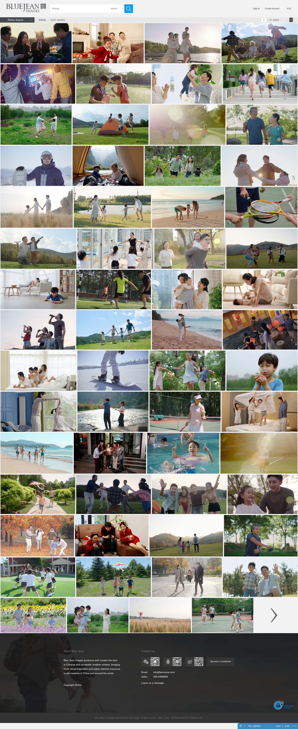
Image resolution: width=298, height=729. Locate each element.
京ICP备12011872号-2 (180, 718)
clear (287, 726)
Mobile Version (197, 718)
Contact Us (148, 651)
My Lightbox (254, 726)
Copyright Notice (73, 685)
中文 (289, 8)
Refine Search (15, 19)
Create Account (272, 8)
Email (144, 672)
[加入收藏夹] (54, 60)
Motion (114, 8)
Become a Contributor (220, 661)
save (278, 726)
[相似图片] (61, 60)
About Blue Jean (74, 651)
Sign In (256, 8)
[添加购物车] (68, 60)
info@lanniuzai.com (164, 672)
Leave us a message (152, 683)
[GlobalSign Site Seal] (284, 709)
